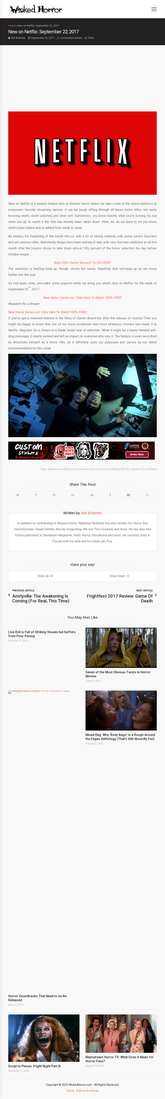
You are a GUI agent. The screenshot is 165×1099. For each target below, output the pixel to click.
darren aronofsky (58, 469)
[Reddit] (91, 495)
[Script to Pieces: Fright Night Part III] (43, 1038)
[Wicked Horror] (36, 9)
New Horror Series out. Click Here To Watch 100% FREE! (82, 298)
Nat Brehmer (18, 37)
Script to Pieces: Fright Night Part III (34, 1066)
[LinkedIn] (72, 495)
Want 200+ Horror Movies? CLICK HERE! (82, 263)
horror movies (79, 469)
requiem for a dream (143, 469)
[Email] (128, 495)
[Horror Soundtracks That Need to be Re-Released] (43, 841)
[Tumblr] (110, 495)
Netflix (125, 469)
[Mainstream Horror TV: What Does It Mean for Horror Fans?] (121, 1033)
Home (11, 25)
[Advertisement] (82, 75)
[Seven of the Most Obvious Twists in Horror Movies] (121, 648)
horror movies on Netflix (104, 469)
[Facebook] (36, 495)
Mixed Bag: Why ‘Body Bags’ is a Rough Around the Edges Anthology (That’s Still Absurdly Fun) (120, 737)
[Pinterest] (54, 495)
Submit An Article (87, 1090)
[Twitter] (17, 495)
